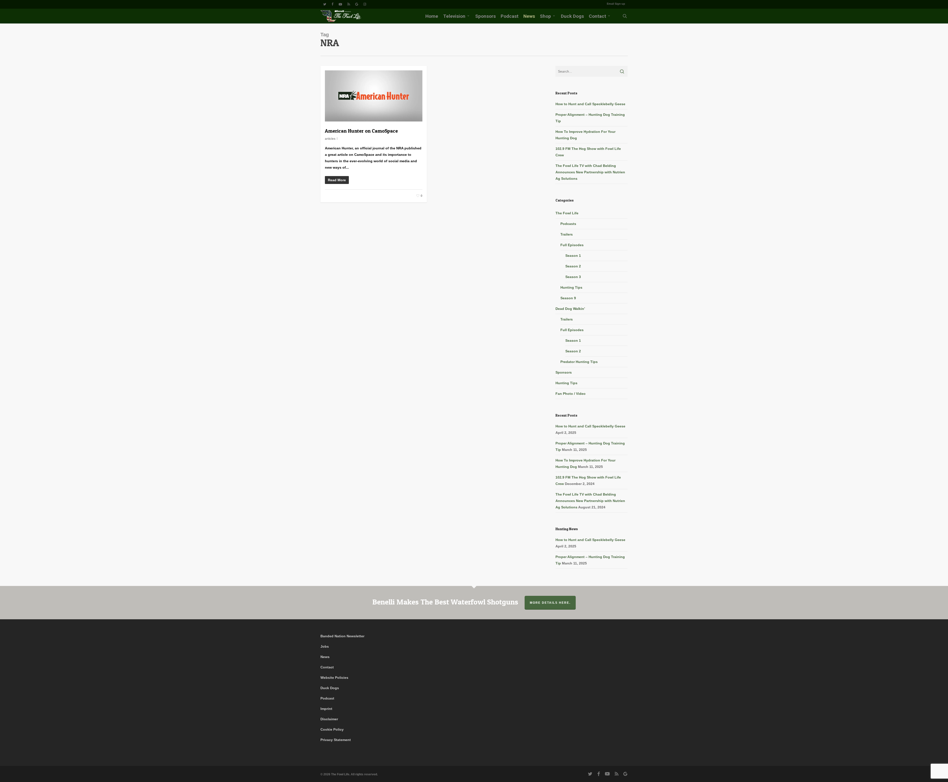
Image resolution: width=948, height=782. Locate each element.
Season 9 (568, 298)
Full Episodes (572, 245)
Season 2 (573, 266)
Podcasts (568, 224)
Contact (327, 667)
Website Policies (334, 678)
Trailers (566, 234)
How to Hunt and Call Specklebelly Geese (590, 104)
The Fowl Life (566, 213)
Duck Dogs (329, 688)
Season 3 (573, 277)
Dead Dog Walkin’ (570, 309)
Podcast (327, 698)
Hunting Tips (571, 287)
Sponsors (563, 372)
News (325, 657)
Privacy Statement (335, 740)
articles (330, 138)
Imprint (326, 709)
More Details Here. (550, 602)
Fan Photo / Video (570, 394)
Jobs (324, 646)
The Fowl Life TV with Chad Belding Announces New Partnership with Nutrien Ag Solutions (590, 172)
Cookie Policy (332, 729)
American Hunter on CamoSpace (361, 131)
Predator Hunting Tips (579, 362)
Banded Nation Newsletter (342, 636)
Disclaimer (329, 719)
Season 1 (573, 256)
